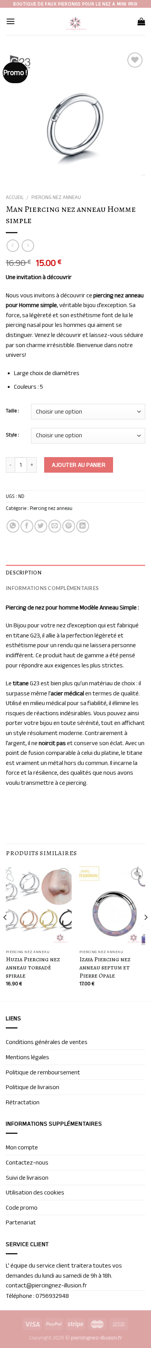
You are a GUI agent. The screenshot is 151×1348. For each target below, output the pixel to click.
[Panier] (141, 21)
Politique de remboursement (43, 1072)
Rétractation (22, 1102)
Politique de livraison (32, 1087)
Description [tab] (23, 572)
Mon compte (22, 1147)
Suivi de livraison (27, 1177)
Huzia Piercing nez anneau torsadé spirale (33, 967)
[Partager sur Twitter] (40, 526)
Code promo (22, 1207)
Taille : (12, 411)
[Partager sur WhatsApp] (13, 526)
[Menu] (10, 21)
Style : (12, 435)
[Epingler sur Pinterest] (68, 526)
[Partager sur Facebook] (27, 526)
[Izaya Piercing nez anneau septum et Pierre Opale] (112, 905)
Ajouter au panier (78, 464)
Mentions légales (27, 1057)
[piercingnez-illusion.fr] (76, 21)
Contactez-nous (27, 1162)
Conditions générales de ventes (47, 1042)
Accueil (15, 197)
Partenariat (21, 1222)
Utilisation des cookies (35, 1192)
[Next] (145, 933)
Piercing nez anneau (56, 197)
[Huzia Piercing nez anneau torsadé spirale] (39, 905)
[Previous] (5, 933)
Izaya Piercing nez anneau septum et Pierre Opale (104, 967)
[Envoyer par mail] (54, 526)
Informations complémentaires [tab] (52, 588)
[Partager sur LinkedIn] (82, 526)
